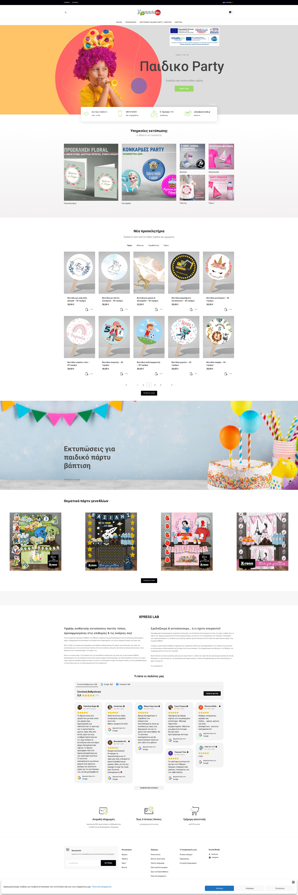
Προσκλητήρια (70, 203)
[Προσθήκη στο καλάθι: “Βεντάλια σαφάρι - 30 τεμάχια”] (226, 374)
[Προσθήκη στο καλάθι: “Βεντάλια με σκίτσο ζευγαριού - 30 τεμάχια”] (121, 309)
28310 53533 (131, 112)
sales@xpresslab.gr (202, 112)
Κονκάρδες (126, 203)
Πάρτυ (211, 203)
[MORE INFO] (91, 309)
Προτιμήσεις (280, 888)
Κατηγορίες (127, 850)
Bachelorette (214, 172)
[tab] (130, 245)
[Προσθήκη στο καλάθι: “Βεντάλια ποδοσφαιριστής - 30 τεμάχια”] (156, 374)
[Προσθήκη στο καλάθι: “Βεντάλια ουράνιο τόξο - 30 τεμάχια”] (87, 374)
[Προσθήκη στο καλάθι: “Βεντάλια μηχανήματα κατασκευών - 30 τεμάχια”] (191, 309)
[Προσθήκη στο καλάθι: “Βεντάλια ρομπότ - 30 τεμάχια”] (191, 374)
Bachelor (183, 172)
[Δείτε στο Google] (79, 707)
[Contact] (188, 113)
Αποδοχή (219, 888)
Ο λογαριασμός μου (188, 850)
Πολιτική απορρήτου (102, 886)
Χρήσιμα (154, 850)
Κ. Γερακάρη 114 (166, 112)
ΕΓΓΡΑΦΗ (108, 863)
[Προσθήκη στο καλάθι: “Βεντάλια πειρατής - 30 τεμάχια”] (121, 374)
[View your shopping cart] (231, 12)
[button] (293, 882)
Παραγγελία (184, 89)
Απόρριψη (250, 888)
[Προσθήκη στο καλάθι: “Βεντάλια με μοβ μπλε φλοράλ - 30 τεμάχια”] (87, 309)
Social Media (214, 850)
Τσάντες (183, 203)
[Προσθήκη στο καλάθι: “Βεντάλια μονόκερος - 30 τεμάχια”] (226, 309)
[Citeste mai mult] (103, 811)
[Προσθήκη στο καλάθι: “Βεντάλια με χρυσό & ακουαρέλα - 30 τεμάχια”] (156, 309)
